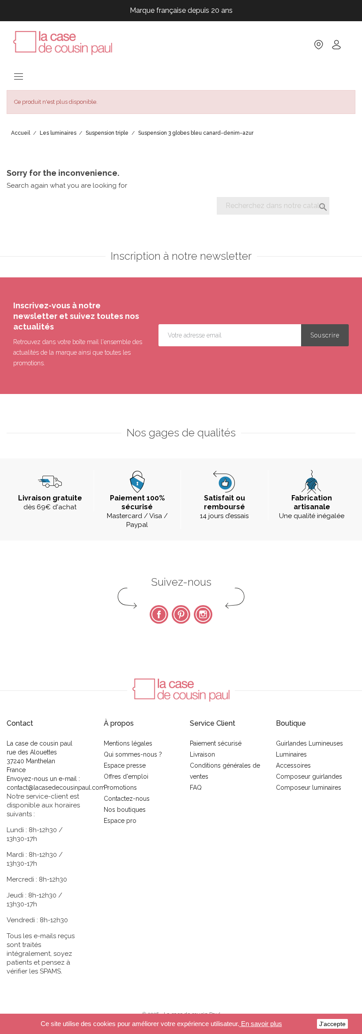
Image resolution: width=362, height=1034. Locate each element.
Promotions (120, 787)
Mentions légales (128, 743)
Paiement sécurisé (215, 743)
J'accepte (332, 1023)
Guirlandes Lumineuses (309, 743)
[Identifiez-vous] (336, 47)
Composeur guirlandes (309, 776)
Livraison (202, 754)
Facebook (159, 614)
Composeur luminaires (308, 787)
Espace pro (120, 820)
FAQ (196, 787)
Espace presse (125, 765)
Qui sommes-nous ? (133, 754)
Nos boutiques (125, 809)
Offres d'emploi (126, 776)
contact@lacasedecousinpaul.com (56, 787)
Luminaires (291, 754)
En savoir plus (260, 1023)
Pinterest (181, 614)
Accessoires (293, 765)
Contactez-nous (127, 798)
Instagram (203, 614)
